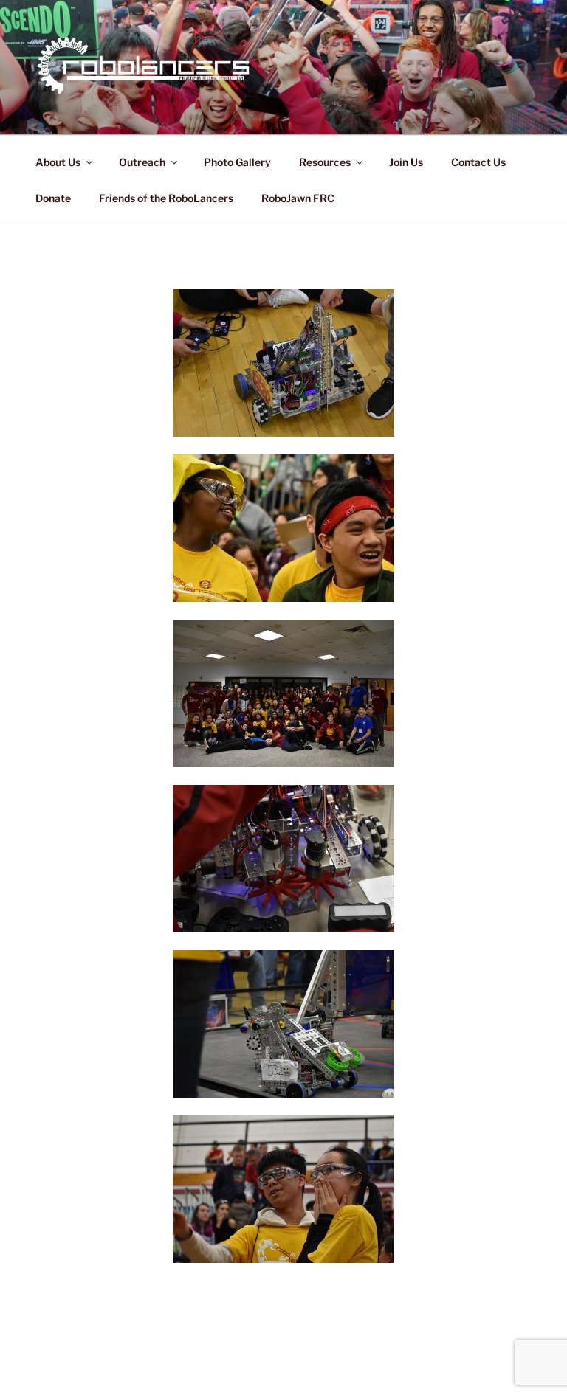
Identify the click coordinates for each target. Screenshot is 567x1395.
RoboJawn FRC (297, 198)
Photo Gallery (237, 162)
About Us (57, 162)
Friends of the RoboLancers (166, 198)
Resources (325, 162)
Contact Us (478, 162)
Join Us (406, 162)
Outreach (142, 162)
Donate (53, 198)
